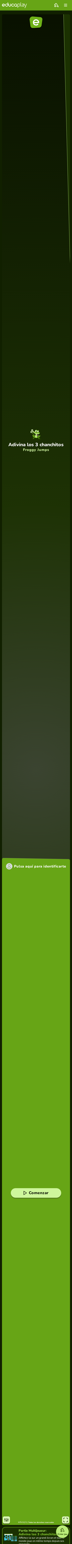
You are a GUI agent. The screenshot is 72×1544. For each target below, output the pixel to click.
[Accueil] (14, 5)
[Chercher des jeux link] (56, 5)
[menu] (65, 5)
